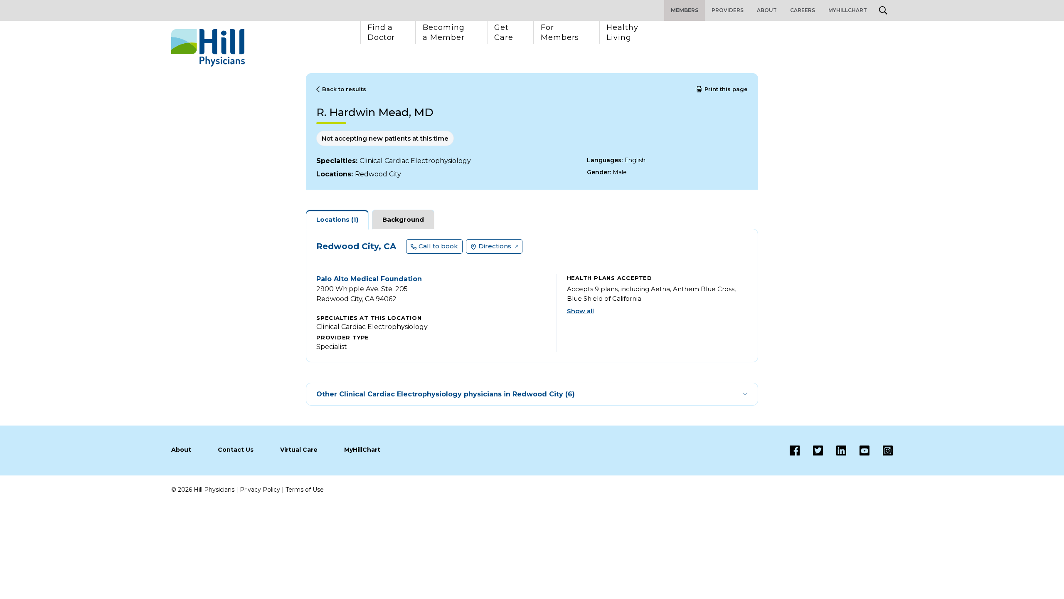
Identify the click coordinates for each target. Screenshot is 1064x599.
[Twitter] (811, 450)
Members (684, 10)
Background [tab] (403, 219)
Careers (802, 10)
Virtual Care (299, 449)
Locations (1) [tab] (337, 219)
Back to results (344, 89)
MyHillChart (847, 10)
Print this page (726, 89)
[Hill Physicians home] (208, 48)
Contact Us (236, 449)
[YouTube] (857, 450)
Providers (728, 10)
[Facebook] (795, 450)
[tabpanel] (532, 295)
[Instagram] (881, 450)
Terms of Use (305, 489)
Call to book (438, 246)
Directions (494, 246)
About (767, 10)
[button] (381, 32)
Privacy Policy (260, 489)
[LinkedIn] (834, 450)
